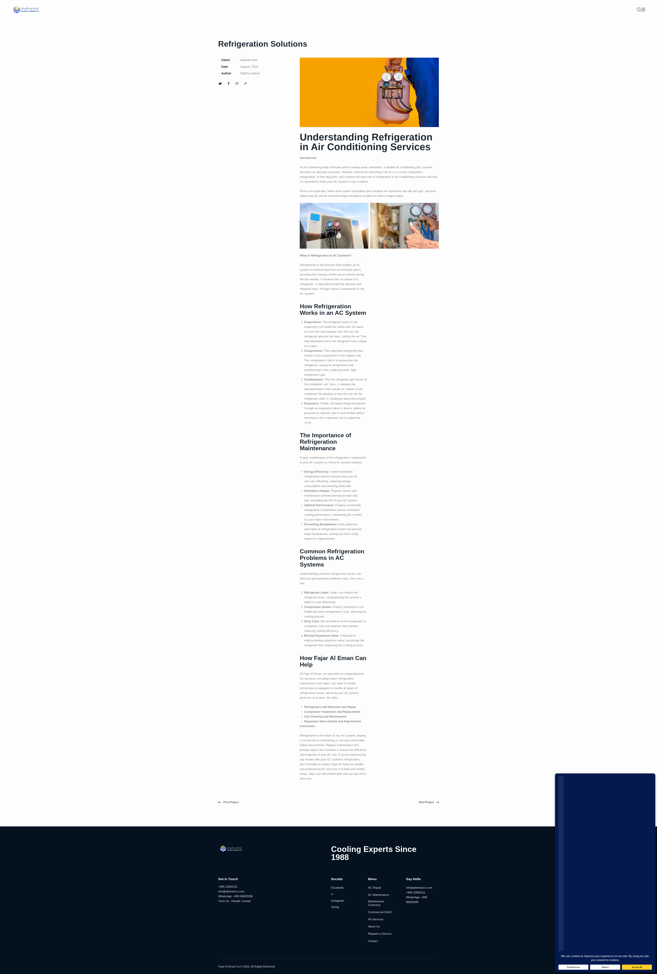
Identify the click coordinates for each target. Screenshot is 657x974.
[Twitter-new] (220, 83)
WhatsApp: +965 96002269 (235, 896)
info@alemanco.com (231, 891)
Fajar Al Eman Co (229, 966)
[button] (245, 83)
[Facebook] (228, 83)
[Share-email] (236, 83)
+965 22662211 (227, 886)
